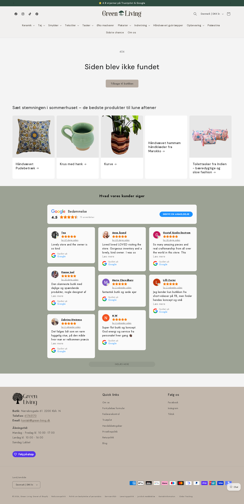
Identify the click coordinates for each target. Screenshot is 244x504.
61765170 (31, 416)
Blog (104, 443)
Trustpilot (107, 420)
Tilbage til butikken (122, 83)
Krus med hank (71, 164)
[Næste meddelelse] (230, 3)
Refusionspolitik (58, 496)
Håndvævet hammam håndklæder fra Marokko (164, 147)
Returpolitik (108, 437)
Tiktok (171, 414)
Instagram (173, 408)
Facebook (173, 402)
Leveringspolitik (127, 496)
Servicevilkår (110, 496)
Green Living (26, 496)
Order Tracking (186, 496)
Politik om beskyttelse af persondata (85, 496)
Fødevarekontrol (111, 414)
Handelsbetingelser (112, 425)
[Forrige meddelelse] (13, 3)
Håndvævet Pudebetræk (25, 166)
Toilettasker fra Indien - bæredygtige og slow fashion (210, 168)
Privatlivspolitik (110, 431)
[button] (28, 25)
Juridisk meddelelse (146, 496)
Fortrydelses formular (113, 408)
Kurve (108, 164)
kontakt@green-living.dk (35, 420)
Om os (106, 402)
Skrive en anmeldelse (176, 214)
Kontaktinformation (167, 496)
